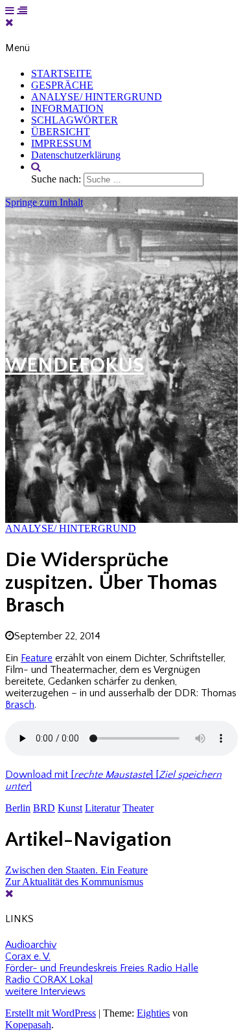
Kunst (70, 807)
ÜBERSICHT (60, 131)
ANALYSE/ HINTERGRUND (96, 96)
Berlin (17, 807)
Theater (138, 807)
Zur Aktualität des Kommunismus (74, 881)
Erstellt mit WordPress (50, 1013)
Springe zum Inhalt (44, 202)
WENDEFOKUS (74, 365)
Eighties (153, 1013)
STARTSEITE (61, 73)
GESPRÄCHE (62, 85)
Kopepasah (28, 1024)
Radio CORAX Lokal (49, 980)
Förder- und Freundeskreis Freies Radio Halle (101, 968)
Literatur (102, 807)
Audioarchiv (30, 945)
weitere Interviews (45, 991)
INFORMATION (67, 108)
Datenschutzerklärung (76, 154)
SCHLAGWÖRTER (74, 120)
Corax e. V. (28, 956)
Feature (36, 658)
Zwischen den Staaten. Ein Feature (76, 870)
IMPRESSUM (61, 143)
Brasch (19, 705)
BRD (44, 807)
